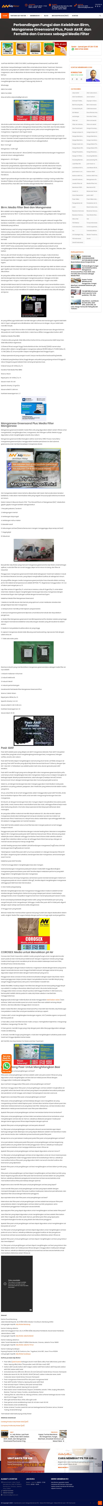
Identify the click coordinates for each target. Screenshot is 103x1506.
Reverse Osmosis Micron (93, 211)
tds (88, 219)
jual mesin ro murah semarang (78, 171)
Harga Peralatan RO (78, 152)
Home (5, 16)
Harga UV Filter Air (78, 156)
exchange (75, 116)
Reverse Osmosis (78, 211)
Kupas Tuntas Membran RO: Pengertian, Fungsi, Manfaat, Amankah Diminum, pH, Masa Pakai (84, 283)
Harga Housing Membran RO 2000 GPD (93, 128)
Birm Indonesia (91, 105)
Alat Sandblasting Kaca (78, 97)
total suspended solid (93, 227)
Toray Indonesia (92, 223)
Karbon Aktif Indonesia (93, 176)
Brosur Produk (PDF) (60, 16)
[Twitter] (97, 1503)
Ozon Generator (77, 195)
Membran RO (91, 187)
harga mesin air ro (78, 144)
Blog (46, 16)
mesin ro (75, 191)
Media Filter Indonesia (93, 183)
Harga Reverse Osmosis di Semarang (93, 152)
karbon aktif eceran (78, 176)
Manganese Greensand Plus (93, 179)
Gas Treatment (77, 128)
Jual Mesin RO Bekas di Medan (93, 168)
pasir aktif (90, 195)
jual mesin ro (91, 164)
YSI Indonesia (76, 238)
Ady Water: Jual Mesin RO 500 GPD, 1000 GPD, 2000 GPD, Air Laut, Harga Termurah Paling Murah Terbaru (85, 305)
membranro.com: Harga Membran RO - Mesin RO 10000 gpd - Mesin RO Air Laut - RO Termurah (44, 1503)
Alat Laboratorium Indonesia (93, 93)
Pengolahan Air (77, 203)
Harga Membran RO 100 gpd (78, 140)
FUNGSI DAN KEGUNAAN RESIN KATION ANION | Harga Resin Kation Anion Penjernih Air (84, 259)
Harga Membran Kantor (93, 136)
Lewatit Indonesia (78, 179)
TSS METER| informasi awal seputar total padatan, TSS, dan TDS (84, 294)
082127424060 (8, 1491)
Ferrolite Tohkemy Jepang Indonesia (93, 116)
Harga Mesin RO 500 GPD (93, 148)
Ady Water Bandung (23, 1324)
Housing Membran (93, 156)
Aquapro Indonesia (93, 101)
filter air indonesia (78, 124)
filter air (75, 120)
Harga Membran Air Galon (78, 136)
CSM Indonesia (91, 109)
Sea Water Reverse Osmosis (93, 215)
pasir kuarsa (16, 1362)
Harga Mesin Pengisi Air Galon (93, 144)
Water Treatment (92, 235)
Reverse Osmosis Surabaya (78, 215)
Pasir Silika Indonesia (93, 199)
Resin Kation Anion (93, 207)
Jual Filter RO (76, 164)
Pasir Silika (75, 199)
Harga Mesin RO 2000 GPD (78, 148)
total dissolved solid (78, 227)
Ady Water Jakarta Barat (24, 1336)
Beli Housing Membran (78, 105)
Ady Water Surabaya (23, 1354)
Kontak (75, 16)
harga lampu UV (92, 132)
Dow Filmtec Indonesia (93, 112)
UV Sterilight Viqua (78, 235)
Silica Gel (75, 219)
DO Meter (75, 112)
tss (73, 231)
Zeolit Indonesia (77, 242)
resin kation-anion (53, 1000)
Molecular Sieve (92, 191)
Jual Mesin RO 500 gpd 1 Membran (78, 168)
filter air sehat (91, 124)
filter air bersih (91, 120)
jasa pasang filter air (93, 160)
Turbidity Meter (92, 231)
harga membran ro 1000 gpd (93, 140)
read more (12, 1467)
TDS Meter (75, 223)
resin (74, 207)
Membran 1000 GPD (78, 187)
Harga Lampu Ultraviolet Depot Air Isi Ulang (78, 132)
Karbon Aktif (91, 171)
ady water (75, 93)
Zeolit (89, 238)
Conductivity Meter (78, 109)
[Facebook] (90, 1503)
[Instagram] (93, 1503)
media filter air (77, 183)
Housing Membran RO (78, 160)
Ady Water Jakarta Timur (25, 1345)
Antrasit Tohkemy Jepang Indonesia (78, 101)
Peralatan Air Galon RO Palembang (93, 203)
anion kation (91, 97)
